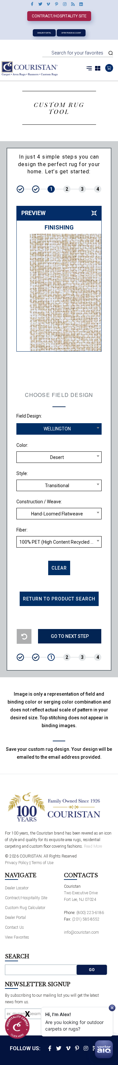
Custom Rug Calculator (25, 907)
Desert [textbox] (57, 457)
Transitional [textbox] (57, 485)
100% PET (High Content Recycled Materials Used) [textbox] (60, 542)
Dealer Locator (17, 888)
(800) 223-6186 (90, 912)
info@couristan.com (81, 932)
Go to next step (70, 636)
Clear (59, 568)
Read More (93, 846)
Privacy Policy (17, 862)
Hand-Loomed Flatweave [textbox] (57, 513)
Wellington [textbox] (57, 428)
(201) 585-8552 (86, 919)
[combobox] (58, 429)
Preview (33, 212)
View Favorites (17, 937)
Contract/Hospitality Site (59, 16)
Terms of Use (42, 862)
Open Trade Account (71, 33)
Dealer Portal (44, 33)
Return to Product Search (59, 598)
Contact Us (14, 927)
